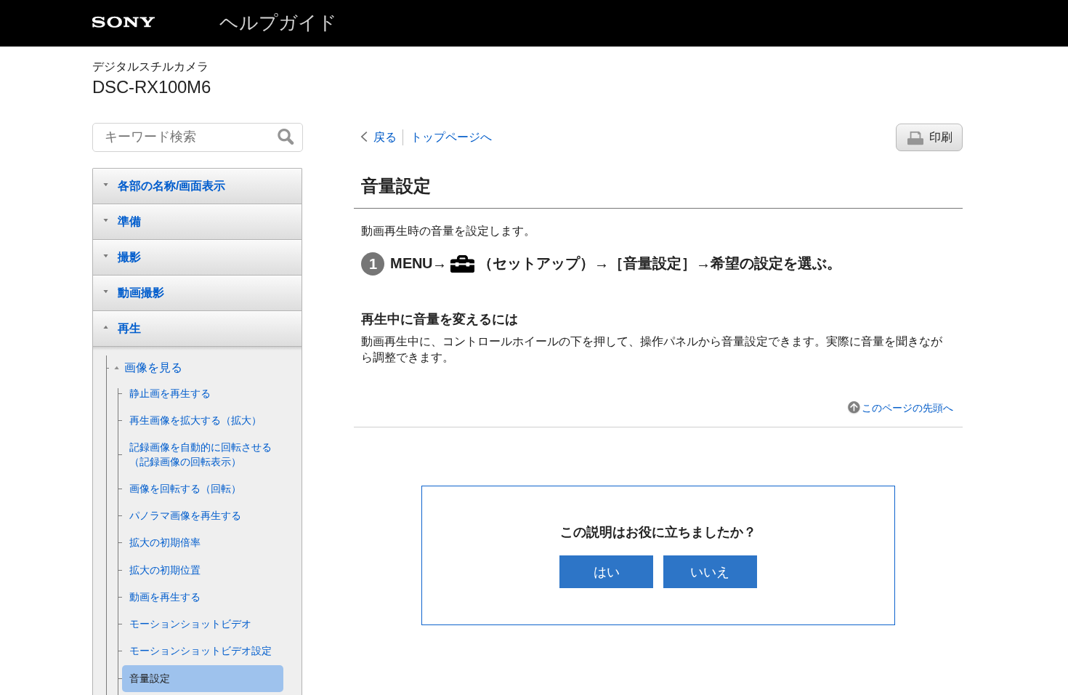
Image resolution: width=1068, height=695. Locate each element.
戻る (385, 137)
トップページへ (451, 137)
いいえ (709, 571)
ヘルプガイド (278, 22)
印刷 (940, 137)
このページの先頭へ (907, 408)
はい (607, 571)
